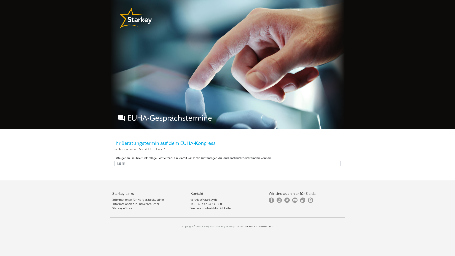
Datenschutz (266, 226)
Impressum (251, 226)
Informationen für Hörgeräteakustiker (138, 200)
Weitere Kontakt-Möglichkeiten (211, 208)
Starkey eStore (122, 208)
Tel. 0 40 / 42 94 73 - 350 (206, 204)
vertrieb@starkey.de (204, 200)
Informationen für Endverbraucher (135, 204)
